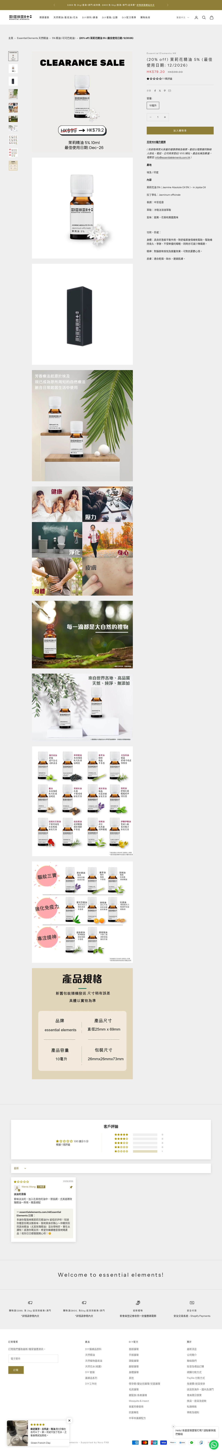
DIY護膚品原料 (93, 1349)
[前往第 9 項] (13, 153)
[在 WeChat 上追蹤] (46, 1430)
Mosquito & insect (139, 1400)
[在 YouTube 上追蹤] (28, 1430)
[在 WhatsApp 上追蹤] (37, 1430)
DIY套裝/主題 (110, 17)
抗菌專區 (134, 1412)
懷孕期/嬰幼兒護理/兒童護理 (144, 1383)
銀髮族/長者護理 (138, 1395)
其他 (131, 1378)
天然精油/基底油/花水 (66, 17)
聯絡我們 (192, 1360)
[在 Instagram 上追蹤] (19, 1430)
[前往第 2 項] (13, 68)
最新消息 (192, 1349)
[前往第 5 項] (13, 107)
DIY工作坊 (91, 1383)
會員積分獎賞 (194, 1395)
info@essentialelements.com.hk (172, 157)
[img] (21, 1181)
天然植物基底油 (93, 1360)
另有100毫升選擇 (156, 141)
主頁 (10, 38)
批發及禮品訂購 (195, 1366)
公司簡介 (192, 1354)
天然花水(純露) (93, 1366)
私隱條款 (192, 1406)
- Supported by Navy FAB (94, 1442)
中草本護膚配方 (137, 1418)
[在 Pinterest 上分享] (164, 90)
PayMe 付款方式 (196, 1378)
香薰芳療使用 (136, 1406)
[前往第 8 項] (13, 139)
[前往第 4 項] (13, 94)
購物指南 (145, 17)
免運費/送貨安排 (196, 1383)
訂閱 (16, 1370)
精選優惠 (44, 17)
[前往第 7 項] (13, 128)
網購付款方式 (194, 1372)
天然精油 (90, 1354)
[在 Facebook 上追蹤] (10, 1430)
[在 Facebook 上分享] (155, 90)
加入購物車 (180, 130)
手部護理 (134, 1354)
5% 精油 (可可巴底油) (63, 38)
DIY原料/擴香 (90, 17)
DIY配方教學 (129, 17)
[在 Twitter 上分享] (160, 90)
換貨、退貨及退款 (196, 1400)
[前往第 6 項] (13, 119)
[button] (154, 78)
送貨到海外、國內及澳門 (200, 1389)
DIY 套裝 (90, 1372)
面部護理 (134, 1349)
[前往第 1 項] (13, 56)
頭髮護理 (134, 1360)
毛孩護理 (134, 1389)
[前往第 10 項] (13, 165)
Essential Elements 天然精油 (32, 38)
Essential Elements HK (161, 53)
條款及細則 (193, 1412)
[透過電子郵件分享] (169, 90)
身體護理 (134, 1372)
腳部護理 (134, 1366)
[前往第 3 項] (13, 81)
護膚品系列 (91, 1378)
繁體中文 (181, 17)
